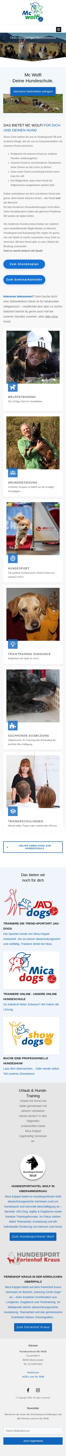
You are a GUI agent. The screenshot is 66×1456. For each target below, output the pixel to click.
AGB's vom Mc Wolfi (33, 1376)
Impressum (33, 1372)
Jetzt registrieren (33, 1440)
